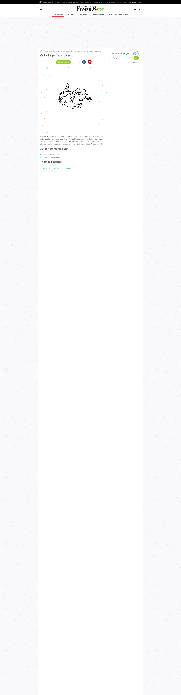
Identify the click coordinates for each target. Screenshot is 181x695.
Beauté (50, 2)
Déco (70, 2)
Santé (101, 2)
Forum (140, 2)
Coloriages (58, 14)
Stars (113, 2)
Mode (45, 2)
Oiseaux (98, 51)
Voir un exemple (133, 62)
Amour (81, 2)
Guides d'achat (121, 14)
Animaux (62, 51)
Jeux (110, 14)
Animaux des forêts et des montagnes (80, 51)
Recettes (64, 2)
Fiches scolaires (98, 14)
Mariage (88, 2)
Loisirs (119, 2)
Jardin (75, 2)
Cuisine (56, 2)
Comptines (82, 14)
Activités (70, 14)
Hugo (134, 2)
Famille (95, 2)
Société (107, 2)
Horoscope (127, 2)
